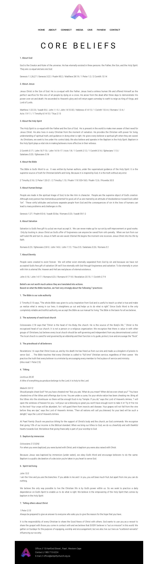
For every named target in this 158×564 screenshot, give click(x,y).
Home (41, 30)
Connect (66, 30)
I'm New (101, 30)
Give (90, 30)
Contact (115, 30)
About (53, 30)
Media (79, 30)
